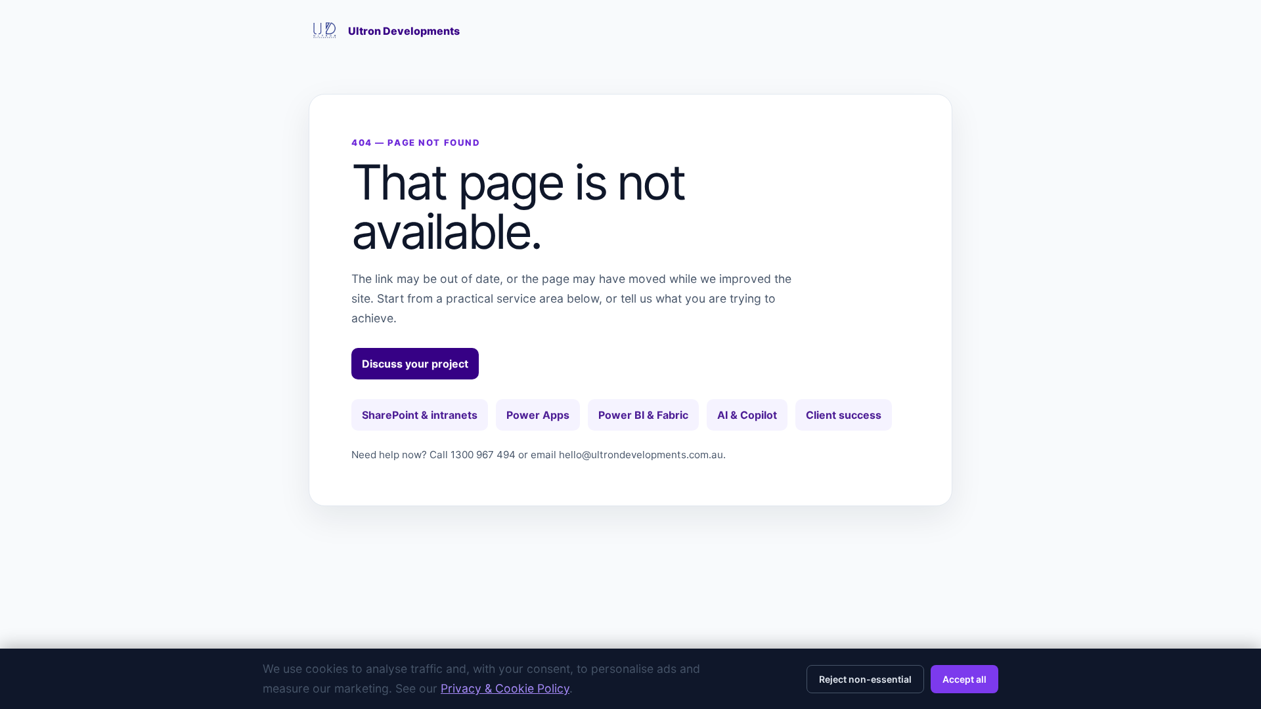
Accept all (964, 679)
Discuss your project (415, 363)
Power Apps (537, 414)
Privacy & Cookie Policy (505, 688)
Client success (843, 414)
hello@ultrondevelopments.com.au (641, 454)
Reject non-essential (865, 679)
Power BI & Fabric (643, 414)
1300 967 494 (483, 454)
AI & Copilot (747, 414)
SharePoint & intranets (419, 414)
